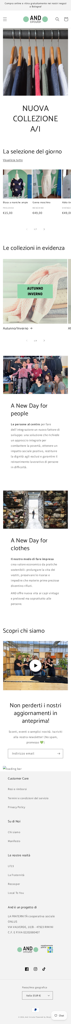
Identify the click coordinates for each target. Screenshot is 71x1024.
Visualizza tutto (13, 160)
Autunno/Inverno (15, 328)
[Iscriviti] (58, 753)
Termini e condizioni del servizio (28, 798)
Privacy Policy (16, 807)
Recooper (14, 884)
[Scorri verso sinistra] (26, 229)
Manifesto (14, 841)
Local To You (16, 893)
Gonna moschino (41, 202)
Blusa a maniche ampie (15, 202)
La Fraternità (16, 875)
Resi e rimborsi (17, 789)
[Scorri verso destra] (44, 229)
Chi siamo (14, 832)
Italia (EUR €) (33, 995)
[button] (5, 19)
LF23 (11, 866)
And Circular (30, 1017)
